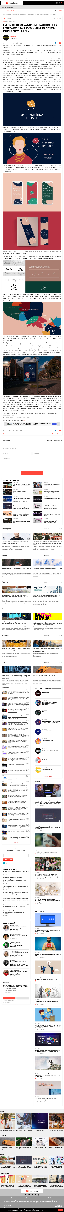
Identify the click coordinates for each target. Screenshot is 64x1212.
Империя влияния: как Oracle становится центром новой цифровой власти (46, 1099)
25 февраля (13, 349)
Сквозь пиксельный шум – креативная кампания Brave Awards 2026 (21, 521)
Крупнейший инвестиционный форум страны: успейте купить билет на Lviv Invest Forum (20, 493)
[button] (61, 529)
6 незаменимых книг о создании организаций (15, 886)
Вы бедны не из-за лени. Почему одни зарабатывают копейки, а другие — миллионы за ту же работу (47, 1075)
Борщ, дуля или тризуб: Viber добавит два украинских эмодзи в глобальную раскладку (18, 747)
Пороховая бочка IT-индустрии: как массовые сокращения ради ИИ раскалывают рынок (15, 911)
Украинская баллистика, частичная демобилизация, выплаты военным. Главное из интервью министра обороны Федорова (15, 879)
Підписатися (8, 859)
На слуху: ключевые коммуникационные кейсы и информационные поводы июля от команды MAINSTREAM (48, 827)
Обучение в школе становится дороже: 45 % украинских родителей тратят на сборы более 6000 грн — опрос (18, 790)
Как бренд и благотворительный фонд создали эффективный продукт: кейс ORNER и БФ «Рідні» (8, 1167)
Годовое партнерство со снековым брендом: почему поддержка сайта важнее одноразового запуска (40, 1167)
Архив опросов (6, 1002)
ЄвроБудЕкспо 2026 (47, 769)
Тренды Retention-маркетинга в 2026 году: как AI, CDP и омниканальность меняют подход (47, 1051)
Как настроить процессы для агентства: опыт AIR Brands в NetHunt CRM (47, 931)
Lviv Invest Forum (46, 712)
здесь (25, 420)
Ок (60, 1209)
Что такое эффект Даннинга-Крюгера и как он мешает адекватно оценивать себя (24, 1186)
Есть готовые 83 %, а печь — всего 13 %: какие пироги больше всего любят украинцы (18, 729)
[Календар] (57, 3)
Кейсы (2, 1154)
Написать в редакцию (10, 433)
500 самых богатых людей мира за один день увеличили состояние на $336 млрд (15, 899)
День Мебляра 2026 (47, 740)
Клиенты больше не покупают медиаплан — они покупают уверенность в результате (47, 978)
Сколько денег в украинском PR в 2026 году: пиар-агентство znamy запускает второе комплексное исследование (21, 486)
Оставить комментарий (8, 1000)
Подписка (61, 3)
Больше (16, 842)
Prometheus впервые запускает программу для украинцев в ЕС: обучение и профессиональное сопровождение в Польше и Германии (21, 515)
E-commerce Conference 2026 (50, 750)
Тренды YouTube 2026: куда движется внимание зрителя (48, 955)
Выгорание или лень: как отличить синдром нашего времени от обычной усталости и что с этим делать (8, 1186)
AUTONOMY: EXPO (47, 731)
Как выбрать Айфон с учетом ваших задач (7, 1148)
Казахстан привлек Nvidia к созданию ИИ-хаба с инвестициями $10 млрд (15, 893)
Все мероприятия (48, 776)
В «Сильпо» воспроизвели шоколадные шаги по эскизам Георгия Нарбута (18, 838)
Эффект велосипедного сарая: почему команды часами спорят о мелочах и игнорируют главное (40, 1186)
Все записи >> (46, 528)
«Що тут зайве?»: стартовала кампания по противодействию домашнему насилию (17, 796)
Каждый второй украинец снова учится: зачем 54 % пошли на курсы (18, 820)
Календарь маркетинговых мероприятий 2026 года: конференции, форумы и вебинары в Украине (18, 778)
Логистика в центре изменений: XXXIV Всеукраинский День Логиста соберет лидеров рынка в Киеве (21, 507)
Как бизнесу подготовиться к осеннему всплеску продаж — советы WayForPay (17, 802)
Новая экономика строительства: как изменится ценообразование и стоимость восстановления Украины (21, 500)
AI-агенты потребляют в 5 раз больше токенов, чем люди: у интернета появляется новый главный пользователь (18, 717)
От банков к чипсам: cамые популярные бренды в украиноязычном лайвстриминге (19, 832)
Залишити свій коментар (54, 440)
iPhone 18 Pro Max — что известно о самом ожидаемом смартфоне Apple (40, 1148)
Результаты (23, 998)
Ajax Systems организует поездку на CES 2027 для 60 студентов (52, 499)
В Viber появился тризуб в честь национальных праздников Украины (18, 753)
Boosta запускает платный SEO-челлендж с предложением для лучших (52, 514)
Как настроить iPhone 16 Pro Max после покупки (23, 1148)
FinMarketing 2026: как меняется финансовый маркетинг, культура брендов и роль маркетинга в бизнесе (18, 772)
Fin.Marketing (45, 692)
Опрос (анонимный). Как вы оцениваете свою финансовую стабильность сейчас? (15, 985)
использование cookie (16, 1210)
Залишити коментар (32, 473)
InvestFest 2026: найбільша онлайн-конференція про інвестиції (49, 703)
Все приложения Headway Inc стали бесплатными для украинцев (16, 765)
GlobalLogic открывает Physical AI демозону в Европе (52, 485)
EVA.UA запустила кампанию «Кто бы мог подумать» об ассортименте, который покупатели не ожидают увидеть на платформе (48, 876)
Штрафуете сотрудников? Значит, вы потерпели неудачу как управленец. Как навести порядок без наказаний (48, 1026)
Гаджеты (3, 1135)
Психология (4, 1173)
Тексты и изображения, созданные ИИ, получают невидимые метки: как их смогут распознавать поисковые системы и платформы (19, 826)
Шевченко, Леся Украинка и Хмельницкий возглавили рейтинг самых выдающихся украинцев (17, 741)
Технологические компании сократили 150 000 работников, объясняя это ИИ (15, 905)
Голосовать (9, 998)
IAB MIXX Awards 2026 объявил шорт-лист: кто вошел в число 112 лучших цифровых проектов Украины (52, 507)
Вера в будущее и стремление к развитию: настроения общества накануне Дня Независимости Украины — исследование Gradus (17, 784)
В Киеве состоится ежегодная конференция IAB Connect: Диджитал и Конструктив (51, 521)
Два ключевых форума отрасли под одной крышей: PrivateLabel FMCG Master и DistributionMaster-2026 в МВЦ (52, 493)
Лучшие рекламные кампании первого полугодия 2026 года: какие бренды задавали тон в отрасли (47, 901)
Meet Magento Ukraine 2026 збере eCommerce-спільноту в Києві (51, 722)
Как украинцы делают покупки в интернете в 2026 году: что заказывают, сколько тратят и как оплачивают (18, 692)
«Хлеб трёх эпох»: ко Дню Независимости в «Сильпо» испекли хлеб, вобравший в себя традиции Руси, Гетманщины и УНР (17, 759)
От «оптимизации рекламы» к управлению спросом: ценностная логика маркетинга (46, 1002)
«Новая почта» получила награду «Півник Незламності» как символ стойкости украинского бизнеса (17, 711)
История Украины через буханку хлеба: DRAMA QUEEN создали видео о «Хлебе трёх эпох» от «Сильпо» (18, 698)
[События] (59, 3)
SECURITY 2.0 (45, 759)
